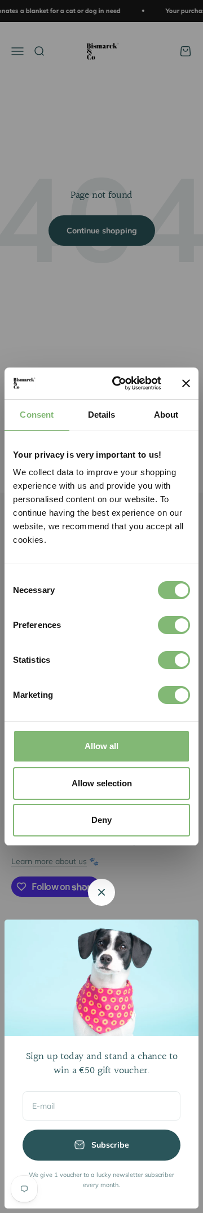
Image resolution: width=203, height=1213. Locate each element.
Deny (101, 820)
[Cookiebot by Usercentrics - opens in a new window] (119, 383)
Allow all (101, 746)
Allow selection (102, 783)
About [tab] (166, 414)
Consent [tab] (37, 414)
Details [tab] (102, 414)
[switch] (174, 625)
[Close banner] (186, 383)
